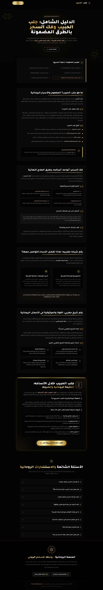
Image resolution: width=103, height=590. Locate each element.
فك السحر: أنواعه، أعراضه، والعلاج (39, 68)
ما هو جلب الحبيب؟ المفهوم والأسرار (70, 68)
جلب (81, 3)
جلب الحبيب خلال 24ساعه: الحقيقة (70, 77)
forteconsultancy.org (36, 584)
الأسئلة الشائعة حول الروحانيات (39, 77)
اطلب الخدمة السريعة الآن (53, 443)
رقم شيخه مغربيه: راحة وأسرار (72, 73)
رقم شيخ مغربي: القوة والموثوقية (39, 73)
